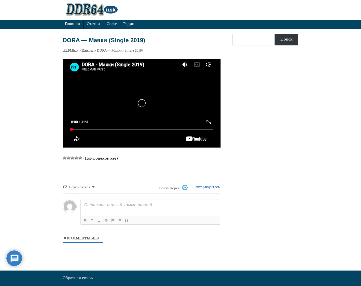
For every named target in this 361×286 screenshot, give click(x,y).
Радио (128, 24)
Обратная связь (78, 278)
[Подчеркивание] (99, 221)
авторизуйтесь (207, 187)
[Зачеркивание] (105, 221)
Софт (112, 24)
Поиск (286, 39)
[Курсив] (92, 221)
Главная (72, 24)
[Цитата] (126, 221)
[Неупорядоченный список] (119, 221)
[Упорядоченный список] (112, 221)
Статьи (93, 24)
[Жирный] (85, 221)
